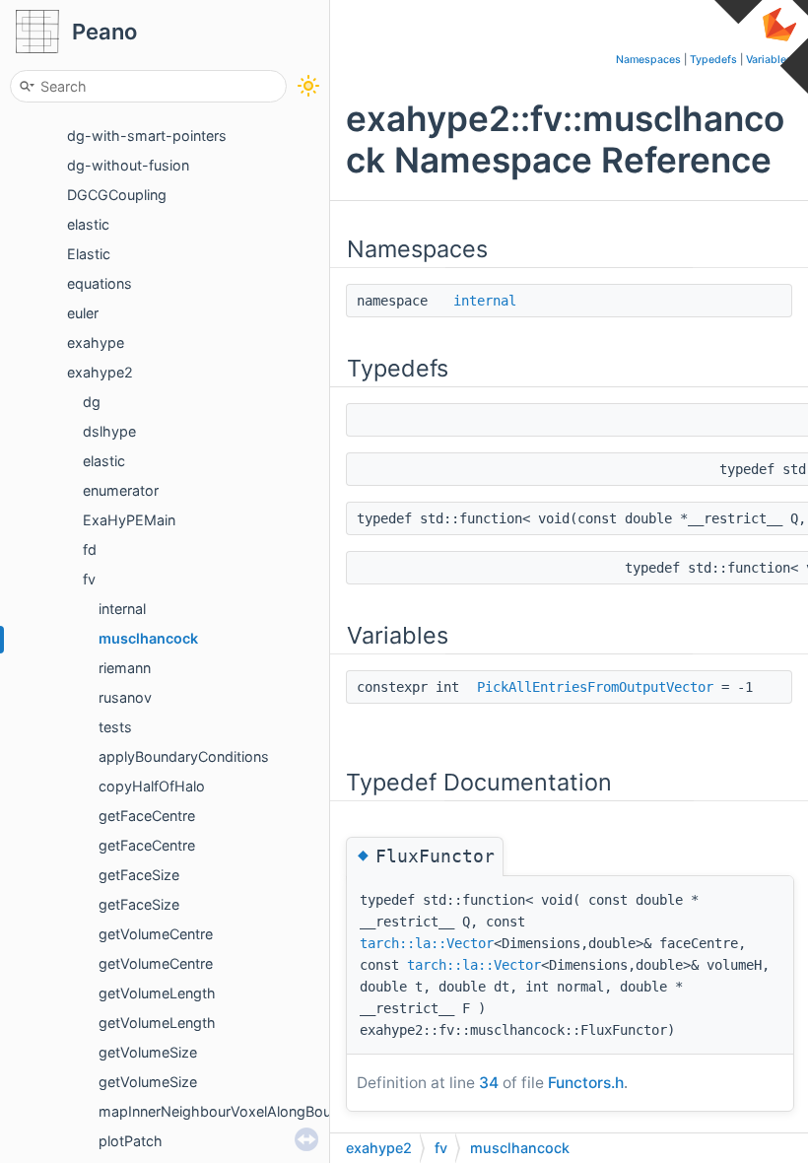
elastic (88, 224)
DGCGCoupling (117, 194)
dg (92, 401)
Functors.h (586, 1082)
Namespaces (648, 59)
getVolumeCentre (156, 933)
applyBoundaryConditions (184, 756)
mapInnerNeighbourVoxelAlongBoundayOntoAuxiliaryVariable (301, 1111)
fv (89, 579)
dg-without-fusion (128, 165)
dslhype (109, 431)
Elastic (88, 253)
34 (489, 1082)
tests (115, 726)
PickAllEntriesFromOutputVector (595, 687)
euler (83, 313)
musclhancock (148, 638)
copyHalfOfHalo (152, 786)
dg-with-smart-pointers (147, 135)
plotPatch (131, 1140)
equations (99, 283)
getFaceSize (139, 874)
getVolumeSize (148, 1052)
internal (122, 608)
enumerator (121, 490)
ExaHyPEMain (129, 520)
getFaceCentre (147, 815)
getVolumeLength (157, 993)
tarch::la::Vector (427, 943)
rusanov (125, 697)
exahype (95, 342)
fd (90, 549)
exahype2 (100, 372)
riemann (125, 667)
